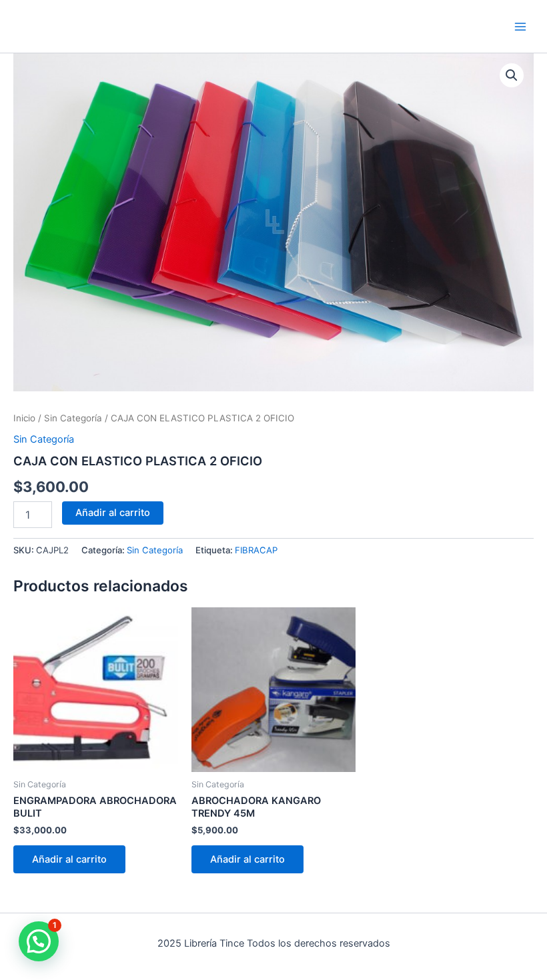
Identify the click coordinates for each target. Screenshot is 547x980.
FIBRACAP (256, 550)
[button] (512, 75)
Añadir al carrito (112, 513)
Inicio (24, 418)
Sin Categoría (73, 418)
